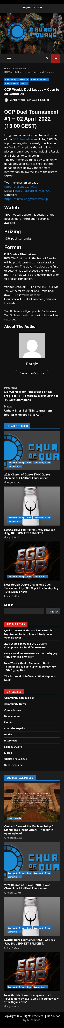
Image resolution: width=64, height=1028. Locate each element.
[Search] (47, 58)
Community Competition (16, 79)
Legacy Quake (13, 746)
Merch (8, 752)
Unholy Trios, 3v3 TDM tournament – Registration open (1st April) (29, 410)
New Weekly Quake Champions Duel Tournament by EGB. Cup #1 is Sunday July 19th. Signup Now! (32, 560)
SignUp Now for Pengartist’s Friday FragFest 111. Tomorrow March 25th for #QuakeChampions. (31, 394)
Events (24, 83)
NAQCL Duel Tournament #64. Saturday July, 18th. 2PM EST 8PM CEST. (32, 506)
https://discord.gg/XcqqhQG (32, 191)
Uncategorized (13, 765)
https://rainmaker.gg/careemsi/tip (26, 199)
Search (8, 605)
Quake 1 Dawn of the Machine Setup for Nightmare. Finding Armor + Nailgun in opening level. (29, 634)
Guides (8, 734)
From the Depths (14, 728)
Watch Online (55, 58)
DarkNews (53, 1016)
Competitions (11, 83)
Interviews (10, 740)
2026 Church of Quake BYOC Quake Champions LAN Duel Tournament (32, 450)
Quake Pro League (15, 758)
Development (12, 716)
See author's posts (32, 373)
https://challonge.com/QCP (21, 186)
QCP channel (21, 139)
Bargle (13, 99)
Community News (39, 79)
